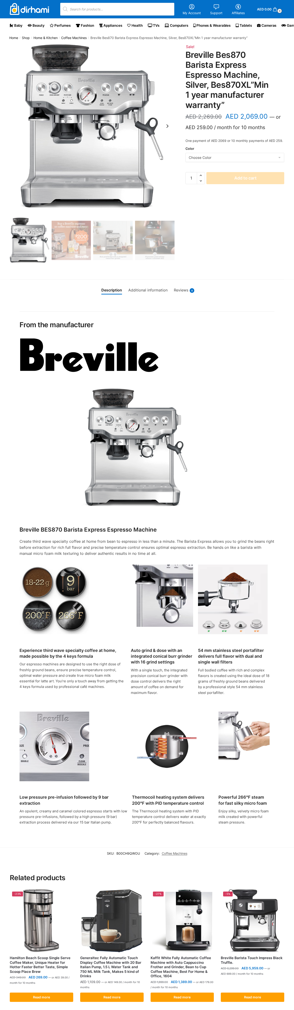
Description (111, 290)
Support (216, 13)
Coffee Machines (74, 38)
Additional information (148, 290)
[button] (201, 175)
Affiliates (238, 13)
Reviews (183, 290)
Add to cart (245, 178)
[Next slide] (167, 126)
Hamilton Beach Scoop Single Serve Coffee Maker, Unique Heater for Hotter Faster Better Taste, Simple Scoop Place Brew (40, 965)
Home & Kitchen (45, 38)
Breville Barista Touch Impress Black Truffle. (252, 960)
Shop (26, 38)
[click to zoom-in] (92, 126)
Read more (41, 997)
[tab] (112, 290)
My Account (192, 13)
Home (13, 38)
